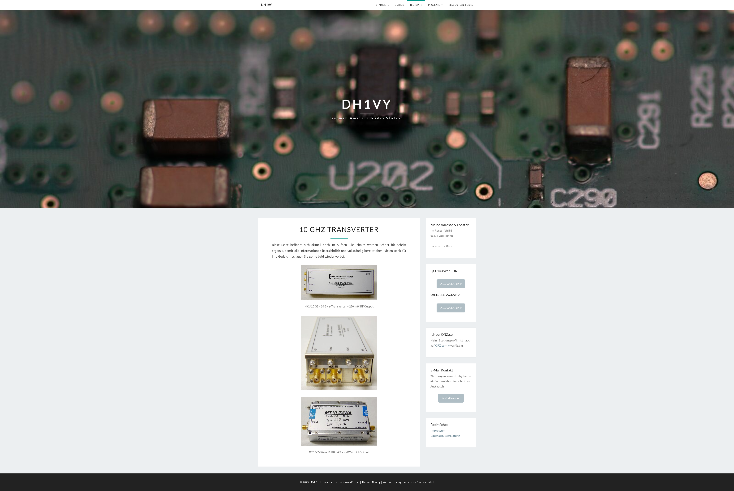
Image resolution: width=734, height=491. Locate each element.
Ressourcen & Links (461, 4)
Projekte (434, 4)
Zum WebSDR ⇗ (451, 284)
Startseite (382, 4)
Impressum (437, 430)
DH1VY (266, 4)
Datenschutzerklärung (445, 436)
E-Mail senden (451, 398)
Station (399, 4)
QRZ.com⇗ (442, 345)
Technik (414, 4)
